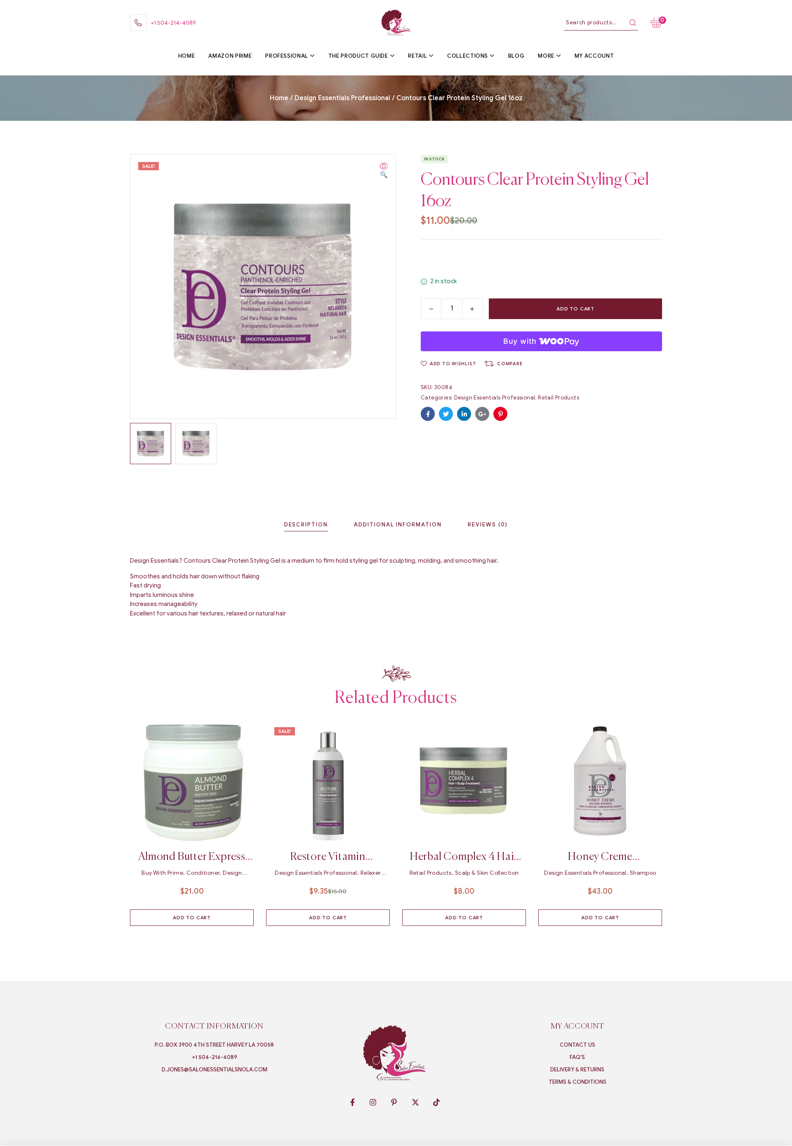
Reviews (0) (488, 524)
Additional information (398, 524)
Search (632, 23)
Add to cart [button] (192, 917)
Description (306, 524)
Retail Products (558, 397)
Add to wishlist (453, 363)
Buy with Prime (162, 872)
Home (279, 98)
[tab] (306, 524)
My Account (577, 1026)
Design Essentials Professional (342, 98)
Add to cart (575, 308)
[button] (384, 171)
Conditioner (203, 872)
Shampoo (643, 872)
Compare (509, 363)
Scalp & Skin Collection (487, 872)
